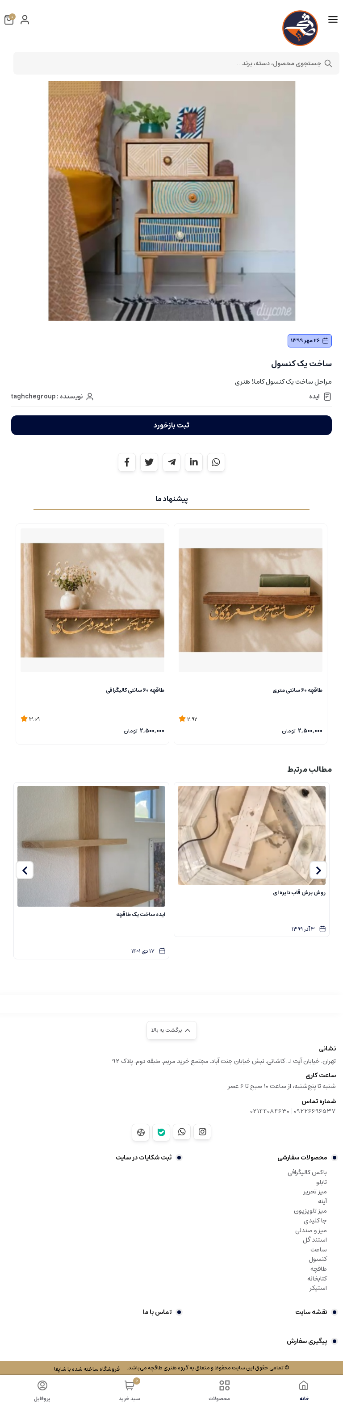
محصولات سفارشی (302, 1157)
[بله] (161, 1132)
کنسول (318, 1259)
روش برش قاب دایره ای (299, 892)
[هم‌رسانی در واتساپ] (216, 462)
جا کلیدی (315, 1220)
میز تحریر (315, 1191)
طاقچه (318, 1269)
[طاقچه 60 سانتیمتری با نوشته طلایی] (250, 600)
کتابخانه (317, 1278)
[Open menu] (333, 20)
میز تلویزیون (310, 1210)
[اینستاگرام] (202, 1132)
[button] (318, 870)
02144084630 (270, 1111)
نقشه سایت (311, 1312)
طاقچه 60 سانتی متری (297, 690)
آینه (322, 1201)
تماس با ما (157, 1312)
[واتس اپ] (182, 1132)
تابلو (321, 1182)
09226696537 (315, 1111)
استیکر (318, 1288)
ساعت (318, 1249)
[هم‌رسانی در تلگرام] (171, 462)
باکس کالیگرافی (307, 1172)
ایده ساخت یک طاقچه (140, 914)
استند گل (315, 1239)
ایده (314, 396)
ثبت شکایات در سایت (144, 1157)
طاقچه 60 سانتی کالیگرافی (135, 690)
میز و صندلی (311, 1230)
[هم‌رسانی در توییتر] (149, 462)
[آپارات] (141, 1132)
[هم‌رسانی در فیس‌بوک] (127, 462)
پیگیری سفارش (307, 1341)
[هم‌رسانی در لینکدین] (194, 462)
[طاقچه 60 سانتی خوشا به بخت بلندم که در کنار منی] (92, 600)
